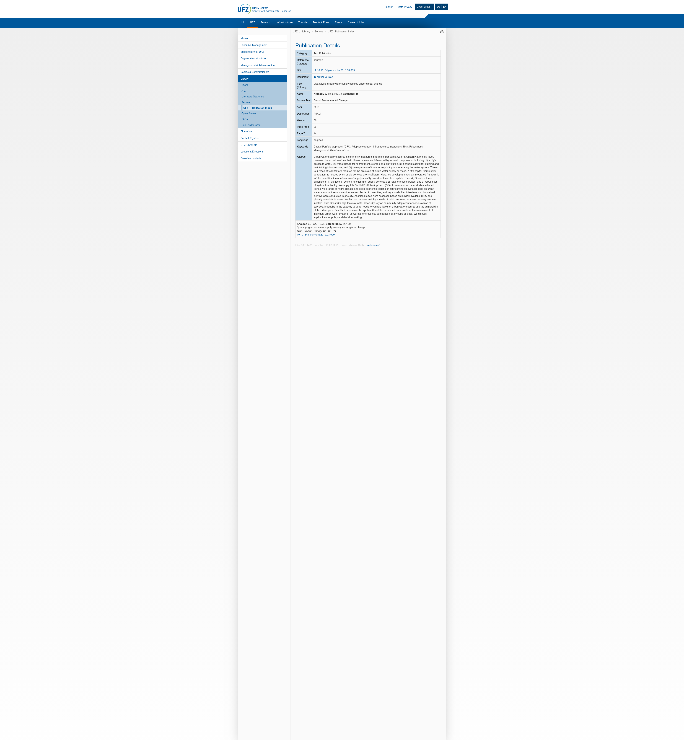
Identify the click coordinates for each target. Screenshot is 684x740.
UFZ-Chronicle (249, 145)
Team (245, 85)
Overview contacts (251, 158)
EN (444, 6)
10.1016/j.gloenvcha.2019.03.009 (336, 70)
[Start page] (243, 22)
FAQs (245, 119)
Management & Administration (258, 65)
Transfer (303, 22)
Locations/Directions (252, 151)
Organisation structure (253, 58)
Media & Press (321, 22)
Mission (245, 38)
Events (339, 22)
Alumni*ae (246, 131)
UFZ (252, 22)
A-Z (244, 90)
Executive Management (254, 45)
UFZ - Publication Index (257, 108)
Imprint (389, 7)
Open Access (249, 113)
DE (438, 6)
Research (265, 22)
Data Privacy (405, 7)
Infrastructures (285, 22)
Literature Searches (253, 96)
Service (246, 102)
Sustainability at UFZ (252, 51)
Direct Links (424, 6)
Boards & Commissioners (255, 72)
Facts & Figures (249, 138)
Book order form (251, 125)
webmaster (373, 245)
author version (325, 77)
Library (244, 78)
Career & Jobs (356, 22)
